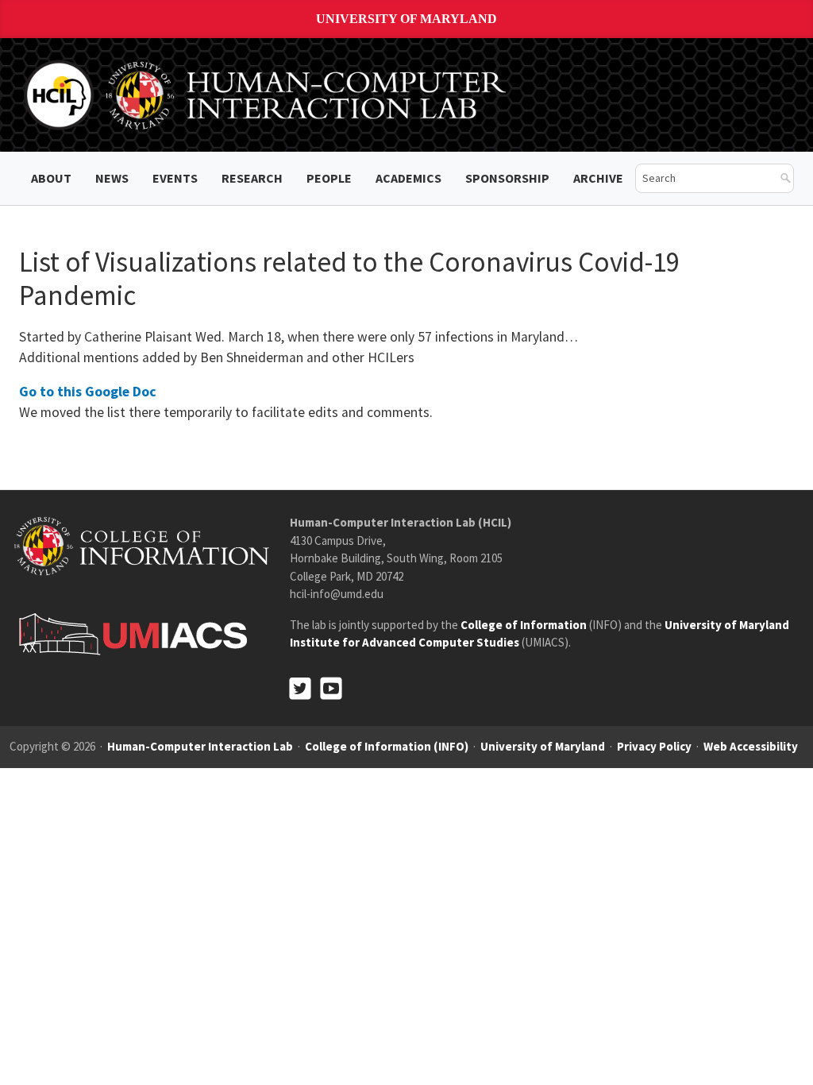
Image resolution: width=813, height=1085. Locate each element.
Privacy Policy (654, 746)
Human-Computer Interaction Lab (200, 746)
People (329, 178)
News (112, 178)
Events (175, 178)
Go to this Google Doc (87, 391)
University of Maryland (406, 18)
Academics (408, 178)
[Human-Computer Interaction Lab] (268, 93)
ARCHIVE (598, 178)
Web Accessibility (750, 746)
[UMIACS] (129, 633)
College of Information (523, 624)
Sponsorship (507, 178)
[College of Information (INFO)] (142, 545)
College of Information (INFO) (386, 746)
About (51, 178)
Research (252, 178)
